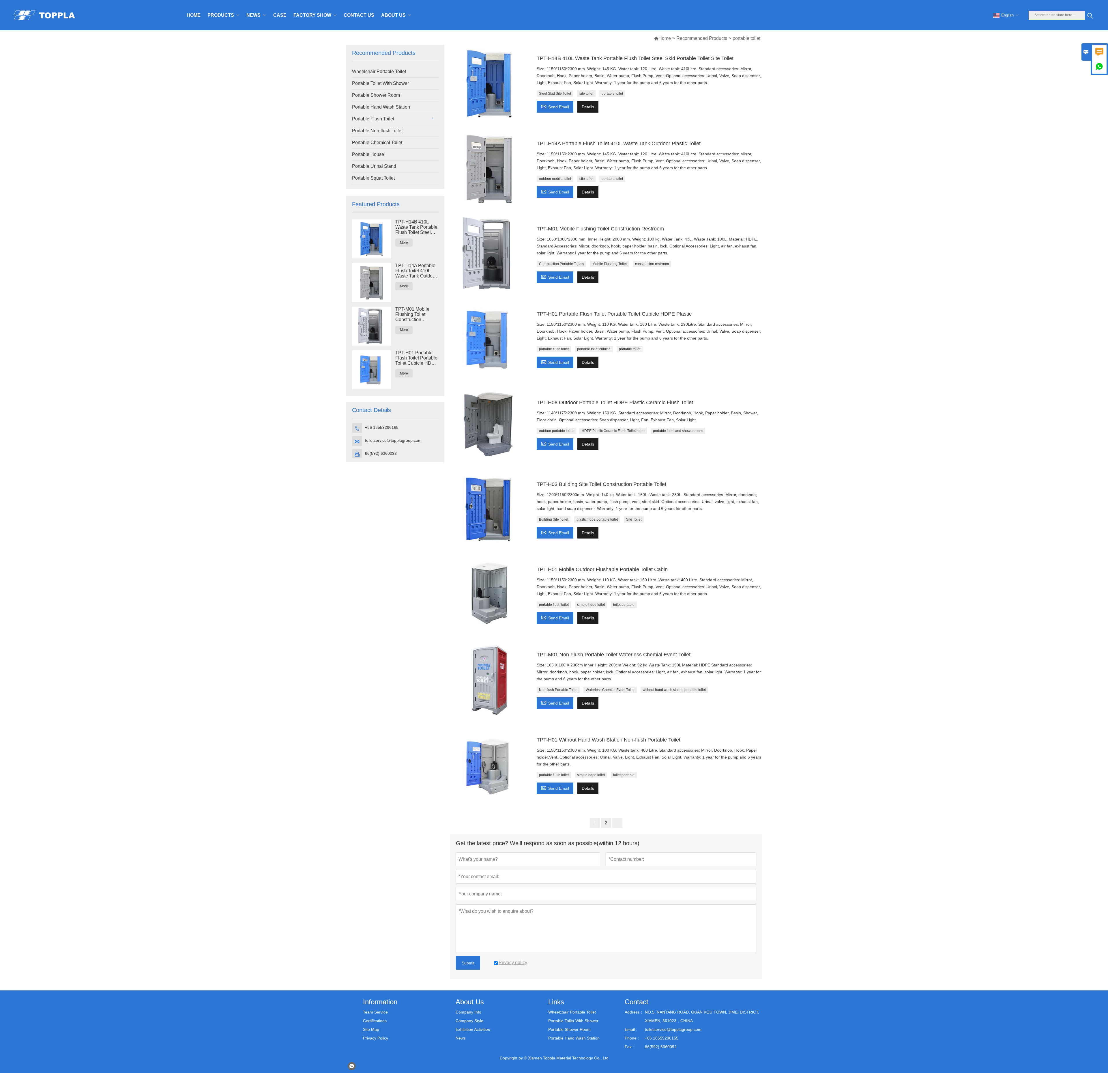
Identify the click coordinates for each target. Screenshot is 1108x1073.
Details (588, 107)
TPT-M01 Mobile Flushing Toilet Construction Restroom (412, 314)
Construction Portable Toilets (561, 264)
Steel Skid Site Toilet (555, 94)
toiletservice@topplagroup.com (393, 440)
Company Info (468, 1012)
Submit (468, 963)
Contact (636, 1002)
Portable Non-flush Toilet (377, 130)
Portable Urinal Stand (374, 166)
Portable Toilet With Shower (380, 83)
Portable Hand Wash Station (381, 107)
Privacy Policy (375, 1038)
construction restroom (652, 264)
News (461, 1038)
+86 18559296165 (381, 427)
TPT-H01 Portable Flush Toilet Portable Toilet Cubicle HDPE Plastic (416, 358)
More (404, 243)
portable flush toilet (554, 349)
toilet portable (624, 605)
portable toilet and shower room (678, 431)
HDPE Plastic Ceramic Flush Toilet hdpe (613, 431)
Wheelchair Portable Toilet (379, 71)
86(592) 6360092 (381, 453)
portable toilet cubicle (594, 349)
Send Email (555, 106)
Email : (631, 1029)
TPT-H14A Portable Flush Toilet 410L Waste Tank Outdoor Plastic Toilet (416, 271)
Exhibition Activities (473, 1029)
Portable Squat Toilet (373, 178)
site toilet (586, 94)
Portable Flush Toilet (373, 118)
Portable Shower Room (376, 95)
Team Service (375, 1012)
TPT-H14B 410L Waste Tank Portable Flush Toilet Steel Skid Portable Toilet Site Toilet (416, 227)
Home (664, 38)
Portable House (368, 154)
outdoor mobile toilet (555, 179)
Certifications (375, 1020)
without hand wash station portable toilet (674, 690)
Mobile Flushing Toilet (609, 264)
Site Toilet (633, 519)
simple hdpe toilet (591, 605)
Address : (633, 1012)
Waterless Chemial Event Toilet (610, 690)
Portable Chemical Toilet (377, 142)
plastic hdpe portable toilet (597, 519)
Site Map (371, 1029)
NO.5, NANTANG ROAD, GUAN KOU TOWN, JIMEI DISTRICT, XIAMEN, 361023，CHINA (702, 1016)
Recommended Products (701, 38)
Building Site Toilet (553, 519)
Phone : (632, 1038)
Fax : (629, 1046)
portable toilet (612, 94)
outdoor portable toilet (556, 431)
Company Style (469, 1020)
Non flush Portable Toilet (558, 690)
